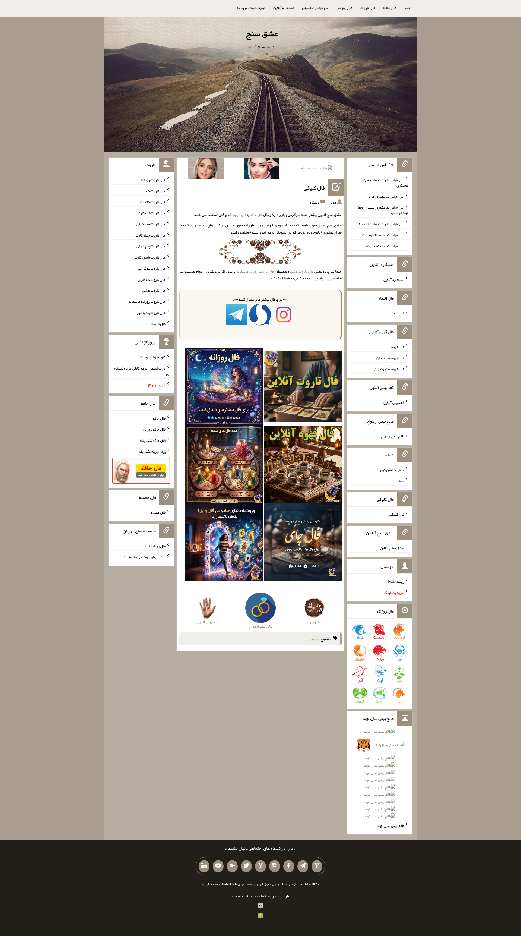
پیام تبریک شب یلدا (152, 451)
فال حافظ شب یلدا (153, 440)
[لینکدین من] (204, 866)
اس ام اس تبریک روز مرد (386, 196)
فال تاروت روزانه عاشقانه (255, 271)
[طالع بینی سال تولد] (380, 775)
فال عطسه (158, 512)
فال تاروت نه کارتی (152, 268)
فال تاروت (367, 7)
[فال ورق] (224, 543)
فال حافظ (389, 7)
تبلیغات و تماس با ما (251, 7)
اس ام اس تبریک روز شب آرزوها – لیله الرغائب (382, 209)
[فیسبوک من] (288, 866)
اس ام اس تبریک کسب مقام (384, 246)
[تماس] (260, 866)
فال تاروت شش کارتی (150, 257)
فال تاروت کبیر (155, 190)
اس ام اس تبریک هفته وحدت (383, 235)
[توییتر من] (246, 866)
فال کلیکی (314, 187)
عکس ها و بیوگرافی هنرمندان (144, 557)
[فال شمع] (224, 465)
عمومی (314, 639)
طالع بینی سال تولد (390, 825)
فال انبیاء (397, 313)
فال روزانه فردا (155, 546)
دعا (401, 480)
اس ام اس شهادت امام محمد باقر (380, 224)
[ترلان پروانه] (261, 170)
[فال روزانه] (224, 388)
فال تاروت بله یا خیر (151, 312)
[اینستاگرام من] (274, 866)
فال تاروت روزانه (153, 180)
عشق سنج (262, 33)
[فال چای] (303, 543)
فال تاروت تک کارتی (151, 213)
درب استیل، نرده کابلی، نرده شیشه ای (141, 370)
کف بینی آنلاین (393, 402)
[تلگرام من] (302, 866)
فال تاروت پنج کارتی (151, 246)
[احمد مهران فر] (316, 169)
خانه (407, 7)
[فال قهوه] (303, 465)
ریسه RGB (396, 581)
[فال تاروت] (303, 388)
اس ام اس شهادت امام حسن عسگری (385, 182)
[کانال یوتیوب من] (218, 866)
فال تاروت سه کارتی (151, 224)
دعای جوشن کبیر (391, 469)
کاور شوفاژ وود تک (152, 357)
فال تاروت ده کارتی (152, 279)
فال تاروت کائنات (153, 202)
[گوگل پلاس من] (232, 866)
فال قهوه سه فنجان (390, 357)
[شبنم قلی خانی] (206, 170)
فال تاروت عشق (301, 271)
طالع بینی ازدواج (392, 436)
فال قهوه (397, 347)
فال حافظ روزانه (154, 429)
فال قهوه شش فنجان (389, 369)
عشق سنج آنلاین (392, 547)
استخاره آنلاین (283, 7)
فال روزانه (344, 7)
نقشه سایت (240, 896)
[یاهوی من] (317, 866)
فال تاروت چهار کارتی (150, 235)
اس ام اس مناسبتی (315, 7)
